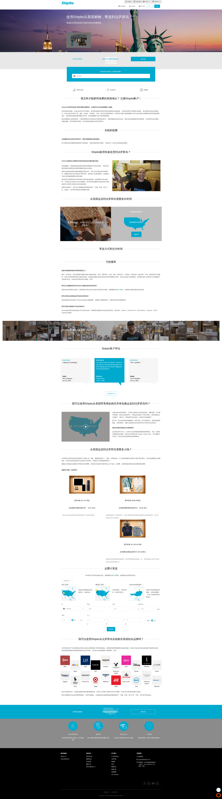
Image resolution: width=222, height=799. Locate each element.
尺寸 (88, 615)
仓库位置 (113, 759)
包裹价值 (140, 604)
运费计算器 (138, 1)
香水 (118, 289)
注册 (157, 6)
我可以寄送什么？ (91, 766)
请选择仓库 (66, 580)
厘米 (148, 620)
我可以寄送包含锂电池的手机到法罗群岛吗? (75, 296)
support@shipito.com (144, 759)
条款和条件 (114, 792)
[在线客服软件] (218, 795)
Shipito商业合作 (65, 759)
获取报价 (111, 629)
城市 (113, 604)
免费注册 (143, 59)
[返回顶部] (218, 790)
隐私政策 (106, 792)
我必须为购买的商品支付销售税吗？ (123, 427)
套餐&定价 (89, 759)
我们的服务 (122, 6)
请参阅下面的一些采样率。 (70, 470)
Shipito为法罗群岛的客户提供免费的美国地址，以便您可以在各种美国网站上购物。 (87, 107)
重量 (63, 615)
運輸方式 (88, 764)
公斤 (81, 620)
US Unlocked (115, 774)
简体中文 (157, 1)
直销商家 (113, 772)
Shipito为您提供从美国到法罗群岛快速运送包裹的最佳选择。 (81, 161)
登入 (150, 6)
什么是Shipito (115, 756)
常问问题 (88, 761)
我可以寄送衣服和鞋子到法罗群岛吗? (73, 306)
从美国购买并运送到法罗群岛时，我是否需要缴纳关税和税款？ (81, 139)
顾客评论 (113, 766)
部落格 (129, 1)
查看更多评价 (111, 393)
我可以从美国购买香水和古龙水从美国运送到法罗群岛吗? (79, 285)
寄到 (147, 1)
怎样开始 (133, 6)
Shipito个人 (64, 756)
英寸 (155, 620)
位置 (114, 575)
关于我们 (143, 6)
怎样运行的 (89, 756)
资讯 (112, 764)
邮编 (88, 604)
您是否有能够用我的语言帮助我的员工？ (74, 270)
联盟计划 (113, 769)
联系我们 (140, 753)
